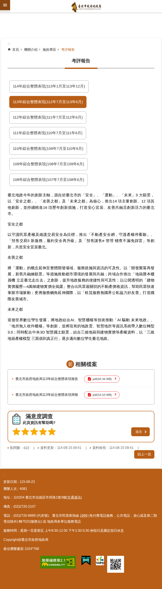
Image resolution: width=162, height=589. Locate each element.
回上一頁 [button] (144, 454)
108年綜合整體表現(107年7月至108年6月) (48, 180)
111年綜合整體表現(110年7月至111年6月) (47, 133)
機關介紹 (31, 49)
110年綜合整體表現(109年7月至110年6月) (48, 148)
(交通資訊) (74, 497)
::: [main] (9, 43)
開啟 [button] (5, 5)
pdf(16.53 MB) (102, 394)
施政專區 (49, 49)
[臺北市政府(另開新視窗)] (100, 561)
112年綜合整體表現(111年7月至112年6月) (48, 117)
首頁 (15, 49)
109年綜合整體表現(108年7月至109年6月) (48, 164)
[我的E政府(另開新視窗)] (85, 561)
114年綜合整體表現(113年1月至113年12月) (49, 86)
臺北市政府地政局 (86, 7)
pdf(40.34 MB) (102, 379)
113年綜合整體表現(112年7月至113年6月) (48, 102)
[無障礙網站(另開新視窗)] (58, 563)
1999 (84, 515)
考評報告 (68, 49)
